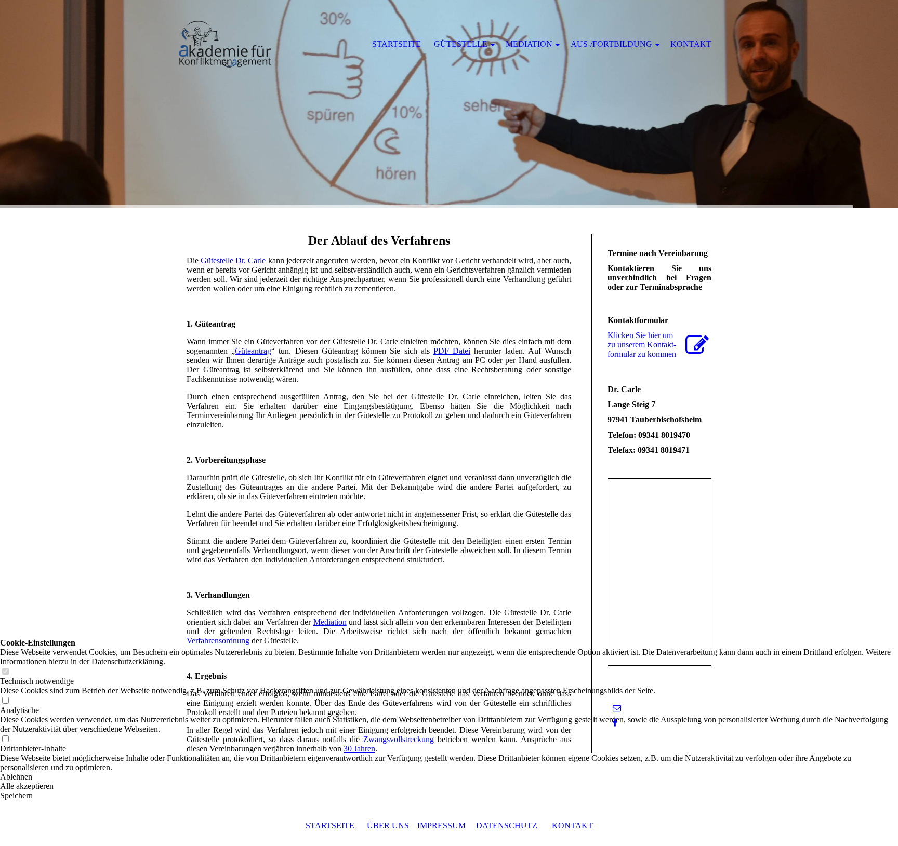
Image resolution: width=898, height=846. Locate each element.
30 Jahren (359, 748)
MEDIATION (529, 43)
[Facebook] (615, 722)
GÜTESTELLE (460, 43)
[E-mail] (617, 708)
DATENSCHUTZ (506, 825)
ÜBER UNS (388, 825)
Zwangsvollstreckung (398, 739)
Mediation (330, 621)
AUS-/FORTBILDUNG (611, 43)
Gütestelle (217, 260)
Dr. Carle (250, 260)
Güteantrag (253, 350)
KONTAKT (572, 825)
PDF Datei (451, 350)
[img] (449, 104)
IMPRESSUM (441, 825)
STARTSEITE (330, 825)
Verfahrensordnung (218, 640)
